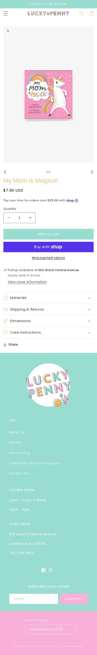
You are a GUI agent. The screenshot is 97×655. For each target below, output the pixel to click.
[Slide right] (92, 172)
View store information (27, 282)
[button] (6, 13)
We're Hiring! (19, 453)
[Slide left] (5, 172)
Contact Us (18, 473)
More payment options (48, 258)
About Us (16, 432)
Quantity (9, 209)
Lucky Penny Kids (31, 646)
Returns (15, 442)
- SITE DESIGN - (51, 646)
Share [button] (13, 344)
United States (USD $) (46, 629)
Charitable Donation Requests (34, 463)
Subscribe (74, 598)
